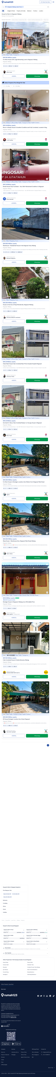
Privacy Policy (24, 1052)
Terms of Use (23, 1054)
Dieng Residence (30, 972)
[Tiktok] (53, 996)
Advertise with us (15, 1052)
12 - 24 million (7, 86)
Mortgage (13, 1054)
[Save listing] (47, 24)
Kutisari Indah (6, 964)
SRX (32, 1057)
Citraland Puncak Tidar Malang (33, 967)
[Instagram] (44, 996)
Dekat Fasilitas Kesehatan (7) (35, 19)
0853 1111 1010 (13, 1017)
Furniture (35, 11)
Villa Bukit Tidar (30, 964)
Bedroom (29, 11)
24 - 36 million (16, 86)
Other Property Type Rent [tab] (7, 984)
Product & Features (5, 1054)
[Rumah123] (7, 2)
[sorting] (5, 11)
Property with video (21, 11)
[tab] (15, 890)
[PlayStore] (16, 1043)
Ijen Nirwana (5, 969)
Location (41, 11)
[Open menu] (53, 2)
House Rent (7, 920)
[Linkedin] (50, 996)
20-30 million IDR (15, 893)
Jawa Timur (13, 920)
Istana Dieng (5, 962)
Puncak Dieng (6, 972)
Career (2, 1059)
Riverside (5, 967)
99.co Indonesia (35, 1052)
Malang (18, 920)
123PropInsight (4, 1064)
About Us (3, 1052)
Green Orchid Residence (32, 969)
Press (2, 1062)
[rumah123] (9, 995)
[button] (24, 7)
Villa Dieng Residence (31, 974)
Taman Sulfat (30, 962)
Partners (3, 1057)
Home (3, 920)
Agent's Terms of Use (25, 1057)
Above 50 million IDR (7, 896)
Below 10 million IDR (7, 893)
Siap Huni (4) (47, 19)
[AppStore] (5, 1043)
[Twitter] (41, 996)
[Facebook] (38, 996)
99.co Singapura (35, 1054)
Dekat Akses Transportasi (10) (19, 19)
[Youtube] (47, 996)
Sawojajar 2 (5, 974)
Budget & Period (11, 11)
